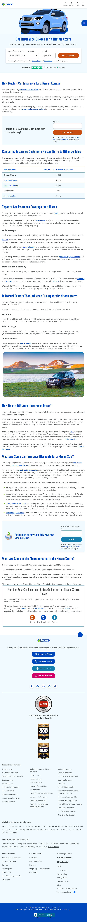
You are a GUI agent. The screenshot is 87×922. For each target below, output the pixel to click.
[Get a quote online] (32, 617)
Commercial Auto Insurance (68, 776)
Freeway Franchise (9, 861)
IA (42, 826)
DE (29, 826)
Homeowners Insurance (11, 798)
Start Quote (68, 55)
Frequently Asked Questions (39, 868)
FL (32, 826)
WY (7, 833)
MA (62, 826)
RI (51, 829)
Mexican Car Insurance (38, 800)
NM (27, 829)
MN (77, 826)
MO (81, 826)
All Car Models (53, 847)
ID (44, 826)
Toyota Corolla (41, 847)
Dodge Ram (22, 844)
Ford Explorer (32, 844)
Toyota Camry (30, 847)
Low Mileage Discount (15, 512)
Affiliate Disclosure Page (62, 910)
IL (47, 826)
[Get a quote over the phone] (43, 617)
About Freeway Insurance (11, 858)
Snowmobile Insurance (10, 787)
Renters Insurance (8, 801)
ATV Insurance (7, 783)
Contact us (33, 858)
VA (70, 829)
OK (41, 829)
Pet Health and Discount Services (70, 804)
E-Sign (59, 885)
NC (10, 829)
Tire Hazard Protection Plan (68, 797)
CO (19, 826)
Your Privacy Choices (64, 892)
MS (3, 829)
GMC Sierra (53, 844)
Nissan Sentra (18, 847)
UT (67, 829)
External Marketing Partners (67, 888)
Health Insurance (36, 779)
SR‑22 (72, 431)
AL (6, 826)
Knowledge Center (64, 853)
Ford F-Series (43, 844)
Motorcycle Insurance (10, 773)
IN (50, 826)
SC (54, 829)
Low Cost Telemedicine (38, 786)
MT (7, 829)
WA (77, 829)
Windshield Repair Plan (66, 787)
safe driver (77, 463)
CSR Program (7, 868)
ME (70, 826)
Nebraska (9, 281)
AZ (13, 826)
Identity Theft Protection (38, 797)
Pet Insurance (35, 790)
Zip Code (44, 51)
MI (74, 826)
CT (23, 826)
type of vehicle (25, 343)
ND (14, 829)
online (23, 608)
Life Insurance (35, 775)
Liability (5, 240)
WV (3, 833)
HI (39, 826)
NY (34, 829)
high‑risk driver (71, 439)
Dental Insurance (36, 782)
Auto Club (61, 783)
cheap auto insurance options (33, 109)
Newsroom (6, 879)
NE (17, 829)
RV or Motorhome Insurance (12, 776)
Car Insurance (7, 769)
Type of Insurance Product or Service (21, 51)
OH (38, 829)
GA (36, 826)
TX (64, 829)
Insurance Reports (64, 858)
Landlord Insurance (65, 773)
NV (31, 829)
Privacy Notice (62, 878)
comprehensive (29, 247)
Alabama (80, 279)
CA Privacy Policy (63, 881)
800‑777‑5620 (39, 608)
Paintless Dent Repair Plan (67, 800)
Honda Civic (75, 844)
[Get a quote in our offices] (54, 617)
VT (73, 829)
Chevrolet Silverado (9, 844)
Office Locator (63, 862)
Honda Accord (64, 844)
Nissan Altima (7, 847)
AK (3, 826)
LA (59, 826)
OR (45, 829)
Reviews (32, 865)
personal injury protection (69, 257)
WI (80, 829)
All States (13, 833)
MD (66, 826)
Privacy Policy (36, 61)
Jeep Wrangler (9, 196)
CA (16, 826)
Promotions (6, 872)
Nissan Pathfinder (11, 185)
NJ (24, 829)
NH (21, 829)
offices (67, 608)
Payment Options (35, 861)
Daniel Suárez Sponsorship (12, 876)
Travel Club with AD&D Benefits (41, 793)
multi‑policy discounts (28, 470)
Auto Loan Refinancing (66, 808)
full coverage (39, 220)
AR (10, 826)
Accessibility (33, 872)
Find (71, 539)
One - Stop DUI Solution (66, 815)
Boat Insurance (7, 780)
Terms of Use (48, 61)
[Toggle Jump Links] (84, 23)
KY (56, 826)
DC (26, 826)
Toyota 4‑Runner (11, 180)
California (55, 281)
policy (57, 213)
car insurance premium (28, 89)
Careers (5, 865)
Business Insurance (65, 769)
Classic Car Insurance (9, 794)
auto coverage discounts (20, 465)
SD (57, 829)
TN (61, 829)
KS (53, 826)
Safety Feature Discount (16, 503)
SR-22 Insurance (8, 791)
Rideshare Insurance (65, 780)
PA (48, 829)
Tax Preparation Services (67, 811)
